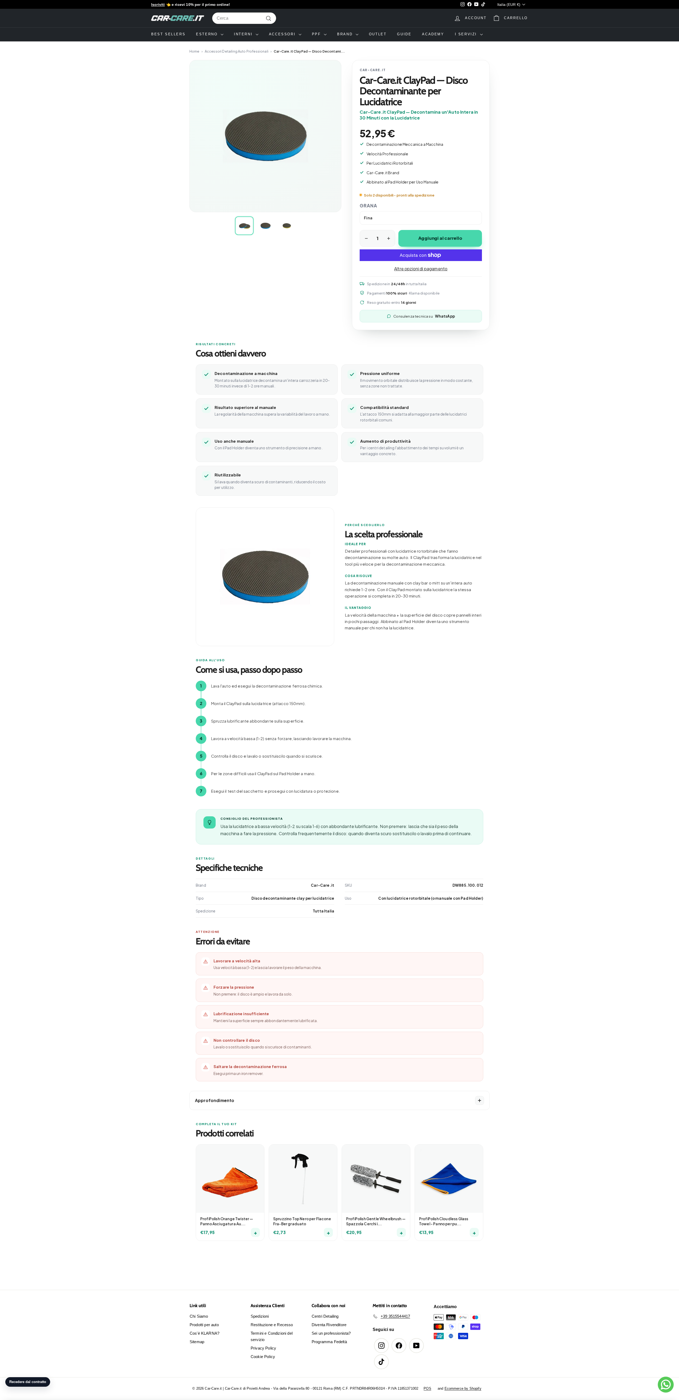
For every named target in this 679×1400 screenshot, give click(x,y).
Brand (345, 34)
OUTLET (378, 34)
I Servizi (467, 34)
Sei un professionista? (331, 1333)
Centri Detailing (325, 1316)
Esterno (207, 34)
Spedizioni (260, 1316)
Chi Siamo (199, 1316)
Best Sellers (168, 34)
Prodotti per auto (204, 1324)
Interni (244, 34)
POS (427, 1388)
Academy (433, 34)
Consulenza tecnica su (424, 316)
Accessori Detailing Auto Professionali (236, 51)
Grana (368, 205)
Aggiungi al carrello (440, 238)
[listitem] (244, 225)
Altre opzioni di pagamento (420, 268)
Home (194, 51)
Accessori (283, 34)
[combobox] (244, 18)
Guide (404, 34)
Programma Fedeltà (329, 1341)
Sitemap (197, 1341)
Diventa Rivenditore (329, 1324)
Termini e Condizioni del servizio (272, 1336)
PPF (317, 34)
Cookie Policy (263, 1356)
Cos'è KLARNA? (204, 1333)
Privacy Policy (263, 1348)
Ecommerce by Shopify (463, 1388)
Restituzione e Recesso (272, 1324)
